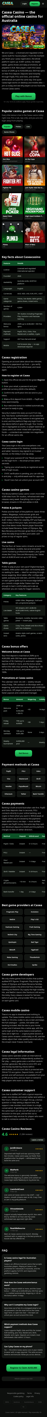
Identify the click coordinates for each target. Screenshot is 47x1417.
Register (34, 4)
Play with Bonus (23, 96)
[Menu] (43, 3)
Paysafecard (23, 786)
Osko (38, 771)
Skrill (38, 779)
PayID (8, 771)
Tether (23, 794)
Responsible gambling (15, 1393)
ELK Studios (12, 965)
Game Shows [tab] (9, 132)
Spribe (34, 965)
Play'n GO (35, 919)
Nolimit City (12, 934)
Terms (29, 1393)
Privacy (37, 1393)
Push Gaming (34, 927)
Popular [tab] (7, 126)
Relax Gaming (12, 957)
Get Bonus (23, 753)
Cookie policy (18, 1396)
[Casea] (8, 3)
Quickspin (12, 942)
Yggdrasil (34, 950)
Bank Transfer (38, 794)
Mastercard (23, 779)
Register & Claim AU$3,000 (23, 1367)
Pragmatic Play (12, 912)
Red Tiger (34, 942)
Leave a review (37, 1140)
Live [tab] (28, 126)
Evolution (34, 912)
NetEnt (12, 919)
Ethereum (8, 794)
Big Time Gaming (34, 934)
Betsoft (12, 950)
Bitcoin (38, 786)
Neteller (8, 786)
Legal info (30, 1396)
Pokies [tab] (18, 126)
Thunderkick (35, 957)
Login (24, 4)
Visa (8, 779)
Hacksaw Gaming (12, 927)
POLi (23, 771)
